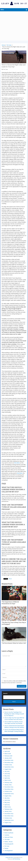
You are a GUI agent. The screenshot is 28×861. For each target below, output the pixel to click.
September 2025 (9, 767)
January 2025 (7, 784)
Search (5, 693)
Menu (2, 9)
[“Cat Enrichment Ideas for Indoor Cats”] (14, 634)
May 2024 (7, 802)
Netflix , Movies (8, 841)
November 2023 (8, 816)
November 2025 (8, 762)
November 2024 (8, 789)
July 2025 (6, 771)
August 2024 (7, 796)
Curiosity (6, 835)
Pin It (10, 578)
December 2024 (8, 787)
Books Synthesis (8, 832)
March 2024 (7, 807)
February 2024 (8, 809)
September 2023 (9, 820)
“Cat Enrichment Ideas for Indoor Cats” (14, 643)
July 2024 (7, 798)
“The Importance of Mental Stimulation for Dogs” (10, 602)
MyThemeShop (16, 859)
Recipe (6, 848)
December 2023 (8, 813)
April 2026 (7, 751)
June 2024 (7, 800)
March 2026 (7, 753)
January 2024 (8, 811)
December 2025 (8, 760)
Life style (7, 839)
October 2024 (8, 791)
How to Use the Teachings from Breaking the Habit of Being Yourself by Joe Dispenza (14, 713)
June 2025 (7, 773)
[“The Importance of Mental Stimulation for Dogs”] (14, 593)
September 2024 (9, 793)
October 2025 (8, 764)
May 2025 (7, 776)
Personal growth (8, 844)
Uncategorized (8, 850)
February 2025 (8, 782)
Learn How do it (9, 857)
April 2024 (7, 804)
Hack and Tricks (8, 837)
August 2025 (7, 769)
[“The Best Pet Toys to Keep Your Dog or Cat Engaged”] (14, 614)
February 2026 (8, 756)
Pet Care (5, 69)
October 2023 (8, 818)
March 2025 (7, 780)
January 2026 (8, 758)
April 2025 (7, 778)
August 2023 (7, 822)
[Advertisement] (14, 26)
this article (17, 463)
